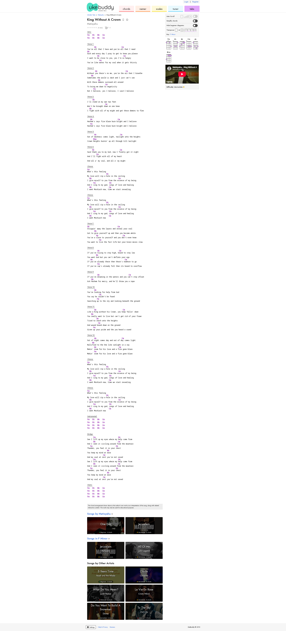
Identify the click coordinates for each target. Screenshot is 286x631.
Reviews (112, 627)
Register (195, 1)
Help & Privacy (103, 627)
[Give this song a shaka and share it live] (106, 27)
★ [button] (88, 27)
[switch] (195, 16)
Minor (173, 34)
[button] (123, 19)
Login (186, 1)
